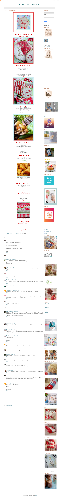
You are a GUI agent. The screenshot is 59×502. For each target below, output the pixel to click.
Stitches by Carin (47, 307)
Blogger (36, 495)
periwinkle (7, 354)
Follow (45, 116)
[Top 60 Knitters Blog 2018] (47, 231)
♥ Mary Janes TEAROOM (9, 359)
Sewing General (12, 234)
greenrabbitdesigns (8, 259)
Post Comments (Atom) (9, 405)
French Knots (46, 225)
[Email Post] (20, 233)
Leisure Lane (46, 308)
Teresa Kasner (46, 313)
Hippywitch (7, 329)
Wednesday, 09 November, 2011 (14, 259)
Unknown (7, 383)
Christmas (7, 234)
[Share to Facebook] (24, 233)
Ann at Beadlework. (8, 349)
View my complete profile (47, 46)
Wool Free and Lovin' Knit (9, 290)
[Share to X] (23, 233)
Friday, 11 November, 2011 (14, 349)
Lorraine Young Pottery (9, 335)
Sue (6, 285)
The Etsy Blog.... (47, 312)
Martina (7, 370)
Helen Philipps (8, 279)
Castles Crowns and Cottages (9, 311)
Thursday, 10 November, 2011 (16, 311)
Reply (7, 252)
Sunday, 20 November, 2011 (12, 383)
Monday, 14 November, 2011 (11, 370)
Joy (6, 267)
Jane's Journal (47, 303)
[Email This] (22, 233)
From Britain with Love (48, 306)
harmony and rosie (8, 363)
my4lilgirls (7, 323)
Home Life (9, 234)
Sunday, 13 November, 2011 (14, 363)
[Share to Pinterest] (25, 233)
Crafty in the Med (47, 311)
